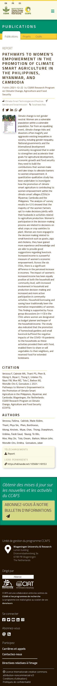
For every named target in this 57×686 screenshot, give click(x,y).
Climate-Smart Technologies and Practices (24, 101)
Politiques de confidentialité (17, 682)
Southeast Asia (39, 104)
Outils (39, 36)
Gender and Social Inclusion (14, 104)
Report (11, 453)
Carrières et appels (14, 649)
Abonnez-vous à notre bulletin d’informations (28, 507)
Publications (11, 36)
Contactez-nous (12, 654)
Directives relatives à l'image (19, 663)
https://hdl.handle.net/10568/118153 (27, 464)
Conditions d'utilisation (14, 678)
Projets (27, 36)
